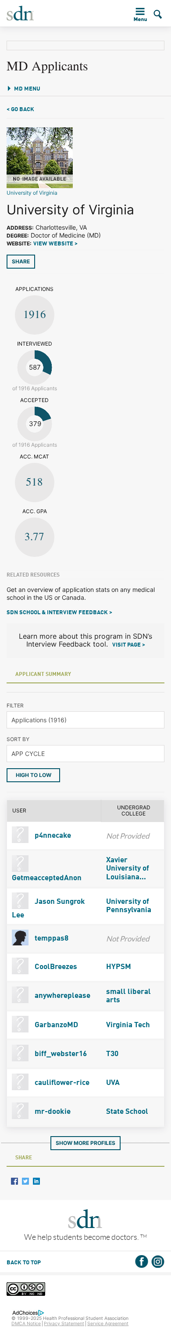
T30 (112, 1054)
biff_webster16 (60, 1054)
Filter (15, 705)
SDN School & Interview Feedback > (59, 613)
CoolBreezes (55, 967)
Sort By (18, 739)
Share (21, 261)
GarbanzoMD (55, 1025)
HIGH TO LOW (33, 775)
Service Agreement (107, 1323)
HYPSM (118, 967)
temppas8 (50, 938)
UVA (113, 1083)
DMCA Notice (26, 1323)
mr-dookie (52, 1112)
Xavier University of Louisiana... (127, 869)
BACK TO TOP (24, 1263)
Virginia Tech (128, 1025)
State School (127, 1112)
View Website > (55, 244)
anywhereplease (61, 996)
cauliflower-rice (61, 1083)
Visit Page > (128, 645)
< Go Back (20, 109)
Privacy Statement (64, 1323)
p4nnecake (52, 836)
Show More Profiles (85, 1143)
